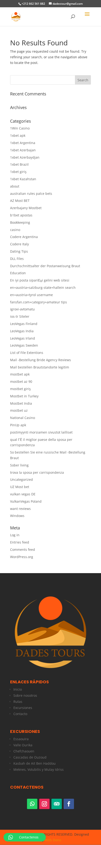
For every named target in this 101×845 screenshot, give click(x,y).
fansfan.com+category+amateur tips (38, 302)
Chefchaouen (23, 751)
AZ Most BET (20, 200)
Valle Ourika (22, 745)
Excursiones (22, 707)
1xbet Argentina (22, 143)
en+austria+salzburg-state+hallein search (43, 287)
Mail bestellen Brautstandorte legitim (39, 367)
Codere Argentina (24, 237)
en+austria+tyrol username (31, 295)
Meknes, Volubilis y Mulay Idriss (38, 769)
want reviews (20, 508)
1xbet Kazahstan (23, 179)
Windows (17, 515)
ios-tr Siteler (19, 316)
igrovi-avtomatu (22, 309)
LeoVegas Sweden (24, 345)
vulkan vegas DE (22, 494)
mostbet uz (19, 410)
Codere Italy (19, 244)
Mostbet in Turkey (24, 396)
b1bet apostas (21, 215)
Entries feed (19, 542)
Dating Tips (19, 251)
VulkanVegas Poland (26, 501)
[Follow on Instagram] (44, 804)
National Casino (22, 417)
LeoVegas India (22, 331)
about (14, 186)
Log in (14, 535)
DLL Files (17, 258)
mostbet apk (20, 374)
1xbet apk (17, 135)
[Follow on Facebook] (69, 804)
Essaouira (21, 739)
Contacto (20, 714)
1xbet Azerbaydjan (24, 157)
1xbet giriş (18, 171)
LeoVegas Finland (23, 323)
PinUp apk (18, 425)
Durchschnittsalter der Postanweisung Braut (45, 266)
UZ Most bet (19, 487)
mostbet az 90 (21, 381)
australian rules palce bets (31, 193)
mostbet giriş (20, 389)
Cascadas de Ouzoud (30, 757)
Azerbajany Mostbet (26, 208)
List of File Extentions (26, 352)
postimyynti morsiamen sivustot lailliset (41, 432)
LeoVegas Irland (22, 338)
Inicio (17, 689)
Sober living (19, 465)
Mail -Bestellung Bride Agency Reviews (40, 360)
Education (18, 273)
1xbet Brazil (19, 164)
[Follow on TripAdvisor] (56, 804)
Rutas (17, 701)
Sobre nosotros (25, 695)
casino (15, 229)
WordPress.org (21, 557)
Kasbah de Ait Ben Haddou (34, 763)
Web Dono (53, 840)
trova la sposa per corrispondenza (37, 472)
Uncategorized (21, 479)
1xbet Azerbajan (23, 150)
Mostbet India (21, 403)
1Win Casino (20, 128)
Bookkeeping (20, 222)
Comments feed (22, 549)
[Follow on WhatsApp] (32, 804)
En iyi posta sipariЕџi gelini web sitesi (39, 280)
